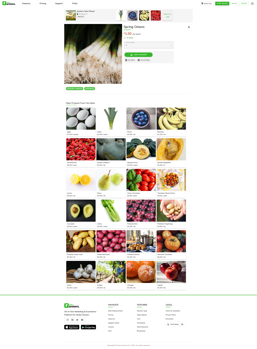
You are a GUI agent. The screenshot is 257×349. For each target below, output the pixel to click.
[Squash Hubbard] (111, 149)
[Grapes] (111, 272)
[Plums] (132, 15)
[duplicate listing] (189, 27)
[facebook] (72, 319)
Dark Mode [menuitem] (175, 324)
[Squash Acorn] (141, 149)
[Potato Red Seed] (111, 241)
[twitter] (77, 319)
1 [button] (126, 45)
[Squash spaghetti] (171, 149)
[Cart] (252, 3)
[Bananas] (144, 15)
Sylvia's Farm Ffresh (86, 11)
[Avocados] (81, 211)
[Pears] (111, 180)
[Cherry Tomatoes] (141, 180)
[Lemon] (81, 180)
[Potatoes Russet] (141, 241)
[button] (222, 3)
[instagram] (67, 319)
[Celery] (111, 211)
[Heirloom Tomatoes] (171, 241)
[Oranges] (141, 272)
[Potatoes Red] (141, 211)
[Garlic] (81, 272)
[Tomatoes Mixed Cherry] (171, 180)
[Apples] (171, 272)
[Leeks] (121, 15)
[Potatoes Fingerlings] (171, 211)
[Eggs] (81, 119)
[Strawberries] (156, 15)
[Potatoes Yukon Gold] (81, 241)
